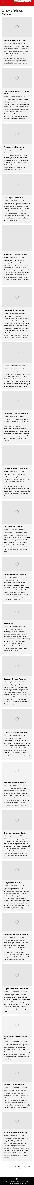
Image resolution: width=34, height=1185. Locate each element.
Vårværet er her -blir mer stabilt (14, 366)
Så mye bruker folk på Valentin (14, 883)
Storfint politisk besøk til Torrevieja (15, 254)
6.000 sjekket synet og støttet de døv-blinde (16, 92)
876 (20, 1169)
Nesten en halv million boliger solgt (15, 1132)
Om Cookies (23, 1183)
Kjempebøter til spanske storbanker (16, 413)
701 (19, 1166)
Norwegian (23, 1)
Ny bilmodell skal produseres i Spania (16, 934)
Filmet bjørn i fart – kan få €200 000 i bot (16, 1037)
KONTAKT (7, 1181)
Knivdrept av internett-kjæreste (14, 1085)
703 (28, 1166)
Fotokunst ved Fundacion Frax (14, 310)
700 (14, 1166)
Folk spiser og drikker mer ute (14, 147)
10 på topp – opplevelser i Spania (15, 833)
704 (12, 1169)
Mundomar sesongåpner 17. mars (15, 40)
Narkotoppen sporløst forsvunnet (15, 574)
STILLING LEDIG (24, 1181)
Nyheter (6, 43)
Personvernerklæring (13, 1183)
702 (24, 1166)
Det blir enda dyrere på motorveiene (16, 468)
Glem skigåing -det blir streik (13, 198)
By (14, 43)
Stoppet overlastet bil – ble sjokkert (16, 989)
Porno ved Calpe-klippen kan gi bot (15, 782)
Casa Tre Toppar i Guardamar (13, 527)
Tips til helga (8, 623)
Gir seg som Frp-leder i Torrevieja (15, 679)
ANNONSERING (15, 1181)
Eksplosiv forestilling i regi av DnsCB (16, 732)
